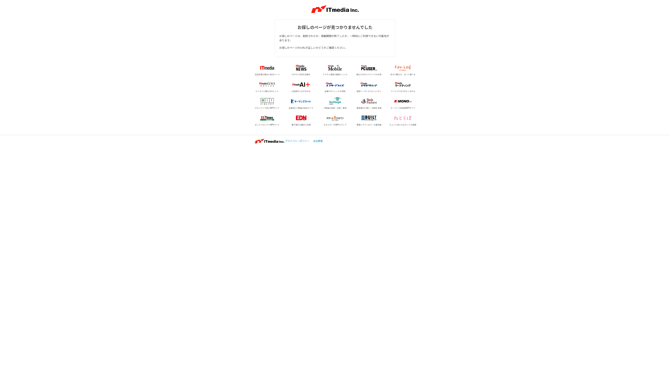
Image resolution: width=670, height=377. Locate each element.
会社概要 (318, 141)
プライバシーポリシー (297, 141)
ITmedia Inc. (269, 141)
